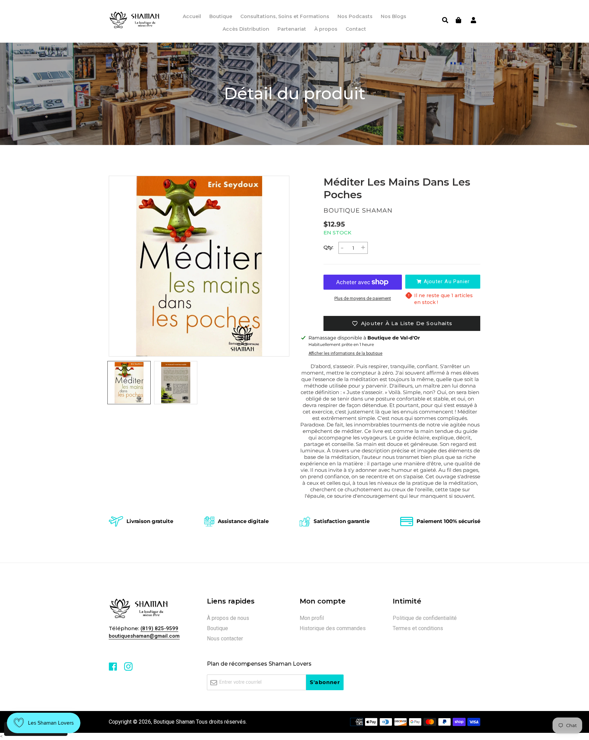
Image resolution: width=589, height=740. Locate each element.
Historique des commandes (333, 628)
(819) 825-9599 (159, 628)
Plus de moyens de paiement (362, 298)
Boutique (217, 628)
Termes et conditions (418, 628)
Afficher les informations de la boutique (345, 353)
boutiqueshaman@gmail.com (144, 636)
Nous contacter (225, 638)
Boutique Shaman (174, 722)
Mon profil (312, 618)
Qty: (328, 247)
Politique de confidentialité (425, 618)
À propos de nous (228, 618)
